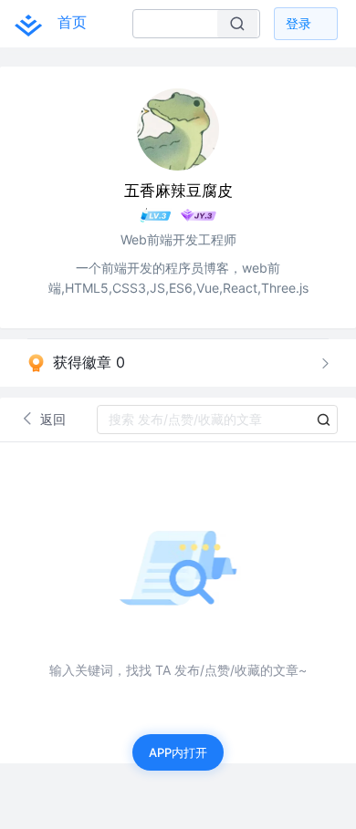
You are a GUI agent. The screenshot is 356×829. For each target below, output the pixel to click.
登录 (298, 23)
